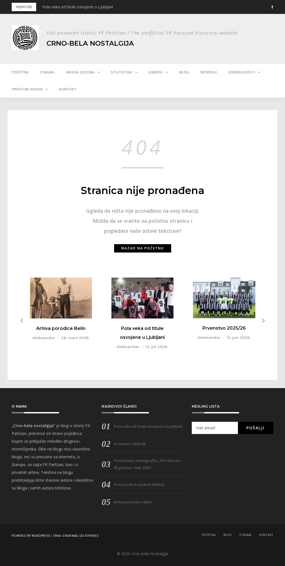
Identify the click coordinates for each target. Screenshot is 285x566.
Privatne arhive (27, 89)
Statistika (121, 72)
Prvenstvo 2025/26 (224, 328)
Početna (20, 72)
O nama (47, 72)
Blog (184, 72)
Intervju (208, 72)
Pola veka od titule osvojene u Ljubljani (77, 6)
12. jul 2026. (157, 346)
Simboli (155, 72)
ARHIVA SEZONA (80, 72)
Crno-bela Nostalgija (90, 43)
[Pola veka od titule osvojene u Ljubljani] (142, 298)
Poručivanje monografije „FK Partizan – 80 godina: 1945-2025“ (148, 464)
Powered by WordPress (31, 536)
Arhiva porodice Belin (60, 328)
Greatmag (70, 536)
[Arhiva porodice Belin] (61, 298)
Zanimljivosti (241, 72)
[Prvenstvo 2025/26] (224, 298)
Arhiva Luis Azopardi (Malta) (139, 484)
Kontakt (68, 89)
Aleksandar (43, 337)
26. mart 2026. (75, 337)
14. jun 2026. (238, 337)
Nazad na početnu (142, 248)
